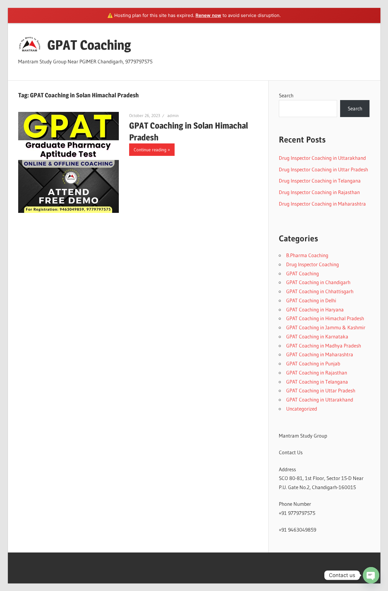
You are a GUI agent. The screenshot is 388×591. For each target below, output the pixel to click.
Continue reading (150, 150)
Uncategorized (301, 408)
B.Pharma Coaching (307, 255)
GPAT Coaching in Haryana (315, 309)
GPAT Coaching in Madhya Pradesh (323, 345)
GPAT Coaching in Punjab (313, 363)
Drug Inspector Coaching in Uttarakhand (322, 158)
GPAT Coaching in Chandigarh (318, 282)
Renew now (208, 15)
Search (286, 95)
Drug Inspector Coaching (312, 264)
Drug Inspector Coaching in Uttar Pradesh (323, 169)
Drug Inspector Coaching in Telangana (320, 180)
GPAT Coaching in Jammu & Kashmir (325, 327)
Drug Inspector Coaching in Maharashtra (322, 203)
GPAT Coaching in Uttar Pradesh (320, 390)
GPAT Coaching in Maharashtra (319, 354)
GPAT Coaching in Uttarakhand (319, 399)
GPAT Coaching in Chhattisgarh (319, 291)
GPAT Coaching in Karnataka (317, 336)
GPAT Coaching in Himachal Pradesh (325, 318)
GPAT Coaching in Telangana (317, 381)
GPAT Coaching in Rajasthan (316, 372)
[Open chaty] (371, 575)
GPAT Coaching (89, 45)
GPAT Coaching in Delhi (311, 300)
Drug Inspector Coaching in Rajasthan (319, 192)
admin (173, 115)
